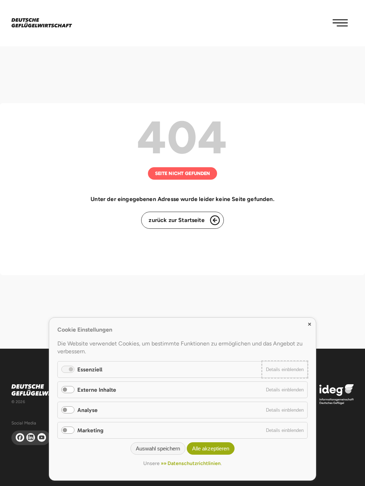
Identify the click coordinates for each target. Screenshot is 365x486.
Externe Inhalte (96, 389)
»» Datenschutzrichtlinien (191, 463)
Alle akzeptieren (210, 448)
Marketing (90, 430)
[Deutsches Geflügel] (41, 23)
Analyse (87, 410)
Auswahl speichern (158, 448)
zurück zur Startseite (176, 220)
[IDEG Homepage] (336, 394)
